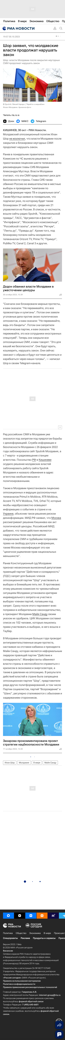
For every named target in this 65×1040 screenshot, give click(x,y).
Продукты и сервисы (44, 938)
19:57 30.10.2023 (11, 36)
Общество (21, 933)
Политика (8, 933)
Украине (8, 513)
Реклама (25, 938)
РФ (34, 459)
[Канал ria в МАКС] (8, 916)
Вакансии (8, 950)
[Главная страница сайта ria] (18, 28)
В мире (36, 762)
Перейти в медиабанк (35, 104)
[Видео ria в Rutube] (53, 916)
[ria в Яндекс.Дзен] (19, 916)
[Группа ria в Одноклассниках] (42, 916)
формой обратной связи (31, 1001)
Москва (56, 517)
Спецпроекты (10, 938)
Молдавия (24, 762)
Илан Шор (10, 762)
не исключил (17, 138)
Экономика (35, 933)
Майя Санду (39, 614)
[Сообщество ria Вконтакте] (30, 916)
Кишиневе (45, 459)
